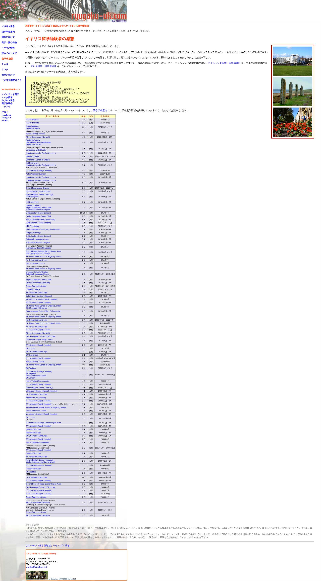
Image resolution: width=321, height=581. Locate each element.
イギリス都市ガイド (11, 80)
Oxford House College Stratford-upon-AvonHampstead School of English (43, 252)
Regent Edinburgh (33, 429)
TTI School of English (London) (38, 302)
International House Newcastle (38, 248)
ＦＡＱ (5, 64)
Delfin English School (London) (38, 213)
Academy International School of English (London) (46, 407)
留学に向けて (8, 37)
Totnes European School (36, 286)
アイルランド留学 (10, 94)
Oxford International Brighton (37, 188)
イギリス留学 (8, 26)
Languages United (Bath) (36, 150)
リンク (5, 69)
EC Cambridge (32, 355)
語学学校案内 (100, 110)
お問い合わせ (8, 75)
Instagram (7, 117)
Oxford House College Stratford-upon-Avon (43, 423)
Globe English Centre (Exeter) (38, 191)
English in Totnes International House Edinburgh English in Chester (38, 142)
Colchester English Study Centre (39, 340)
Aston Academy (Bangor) (36, 174)
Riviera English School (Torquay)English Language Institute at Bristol (40, 461)
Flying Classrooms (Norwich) (38, 137)
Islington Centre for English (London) (41, 153)
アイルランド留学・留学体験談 (224, 63)
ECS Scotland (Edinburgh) (36, 293)
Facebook (6, 115)
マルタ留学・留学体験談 (43, 66)
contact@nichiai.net (36, 567)
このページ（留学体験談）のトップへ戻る (47, 545)
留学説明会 (7, 103)
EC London (30, 348)
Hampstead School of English (38, 243)
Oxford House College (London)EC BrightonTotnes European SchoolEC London (39, 374)
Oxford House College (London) (39, 170)
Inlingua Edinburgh (33, 156)
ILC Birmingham (32, 120)
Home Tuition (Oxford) (35, 362)
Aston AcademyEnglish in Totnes (33, 127)
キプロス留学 (8, 100)
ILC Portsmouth (32, 123)
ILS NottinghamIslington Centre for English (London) (41, 164)
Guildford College (33, 289)
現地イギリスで (9, 53)
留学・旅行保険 (9, 42)
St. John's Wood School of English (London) (44, 257)
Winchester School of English (38, 160)
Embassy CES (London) (36, 398)
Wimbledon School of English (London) (41, 299)
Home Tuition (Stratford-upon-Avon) (40, 220)
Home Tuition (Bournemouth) (37, 381)
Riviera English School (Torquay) (39, 388)
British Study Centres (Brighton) (39, 296)
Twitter (5, 120)
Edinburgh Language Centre (37, 239)
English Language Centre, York (38, 216)
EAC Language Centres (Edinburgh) (40, 336)
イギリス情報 (8, 48)
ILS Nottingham (32, 202)
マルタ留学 (7, 97)
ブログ (5, 112)
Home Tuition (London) (35, 134)
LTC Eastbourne (32, 226)
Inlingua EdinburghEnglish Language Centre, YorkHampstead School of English (38, 207)
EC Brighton (31, 368)
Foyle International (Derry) (36, 260)
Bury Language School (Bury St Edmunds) (43, 229)
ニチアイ (6, 106)
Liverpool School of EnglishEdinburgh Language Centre (37, 273)
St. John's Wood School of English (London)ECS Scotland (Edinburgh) (44, 307)
